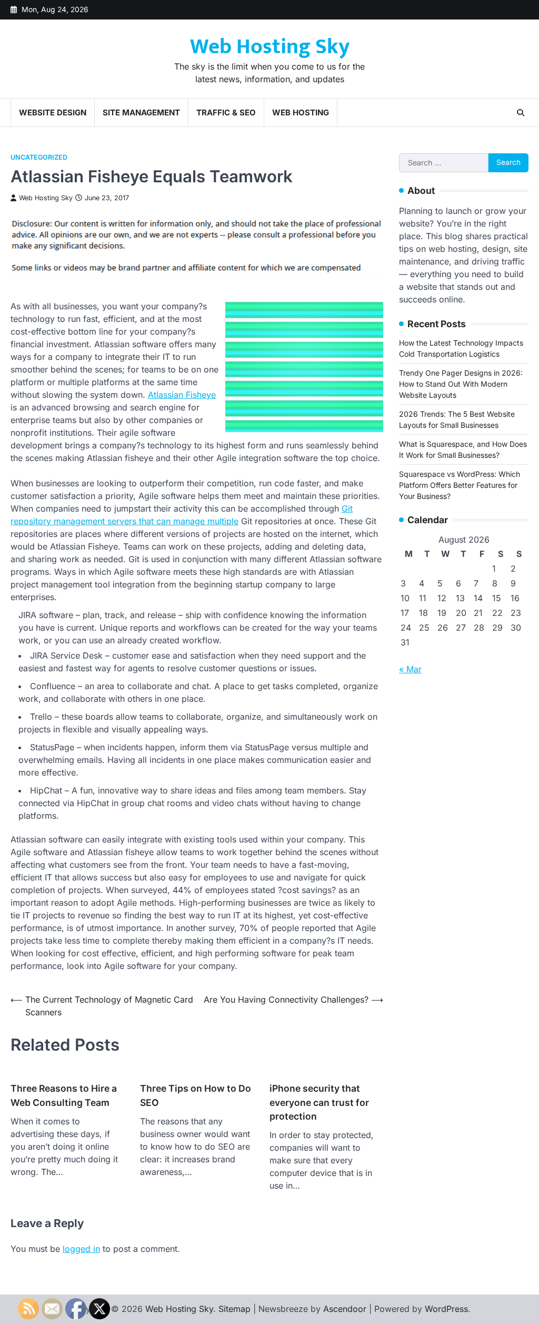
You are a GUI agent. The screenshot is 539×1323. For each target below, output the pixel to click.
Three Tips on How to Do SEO (195, 1095)
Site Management (141, 112)
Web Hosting (300, 112)
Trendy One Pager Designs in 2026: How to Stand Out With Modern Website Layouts (461, 383)
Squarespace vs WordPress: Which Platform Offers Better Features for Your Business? (459, 485)
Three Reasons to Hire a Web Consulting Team (64, 1095)
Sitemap (234, 1309)
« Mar (410, 669)
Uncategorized (39, 157)
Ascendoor (344, 1309)
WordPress (446, 1309)
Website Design (52, 112)
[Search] (520, 113)
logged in (81, 1248)
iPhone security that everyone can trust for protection (319, 1102)
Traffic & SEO (226, 112)
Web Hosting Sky (270, 47)
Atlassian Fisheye (182, 394)
